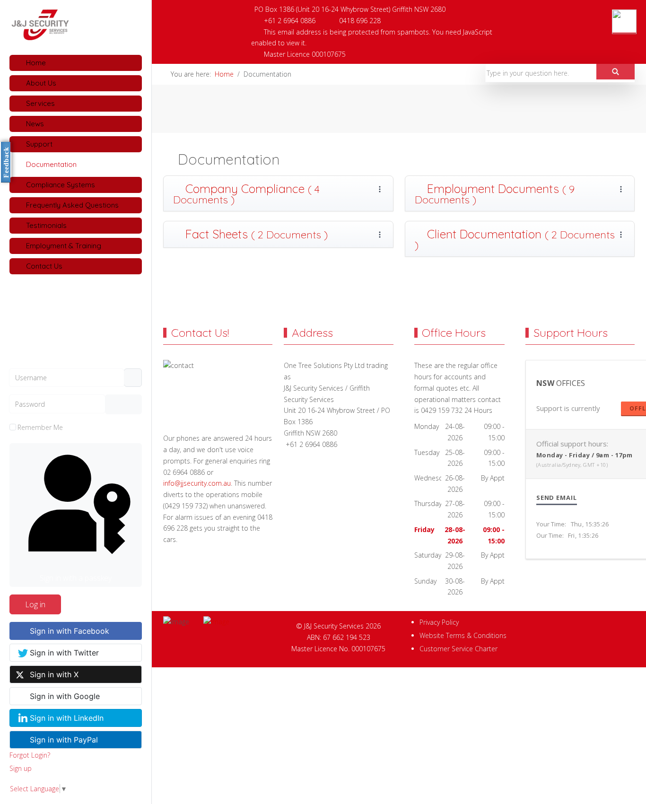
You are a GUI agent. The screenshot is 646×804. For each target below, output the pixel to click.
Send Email (556, 497)
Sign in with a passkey (76, 578)
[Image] (237, 622)
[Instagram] (609, 7)
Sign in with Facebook (69, 631)
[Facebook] (567, 7)
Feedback (6, 161)
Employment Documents (495, 193)
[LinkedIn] (588, 7)
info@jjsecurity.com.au (197, 483)
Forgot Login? (29, 755)
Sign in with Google (65, 696)
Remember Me (40, 427)
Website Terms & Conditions (462, 635)
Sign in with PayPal (64, 739)
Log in (35, 604)
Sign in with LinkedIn (67, 718)
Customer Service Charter (458, 648)
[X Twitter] (630, 7)
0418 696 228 (360, 20)
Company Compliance (246, 193)
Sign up (20, 768)
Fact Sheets (255, 234)
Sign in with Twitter (64, 652)
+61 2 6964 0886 (289, 20)
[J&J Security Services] (75, 24)
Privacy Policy (439, 622)
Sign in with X (54, 674)
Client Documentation (515, 238)
